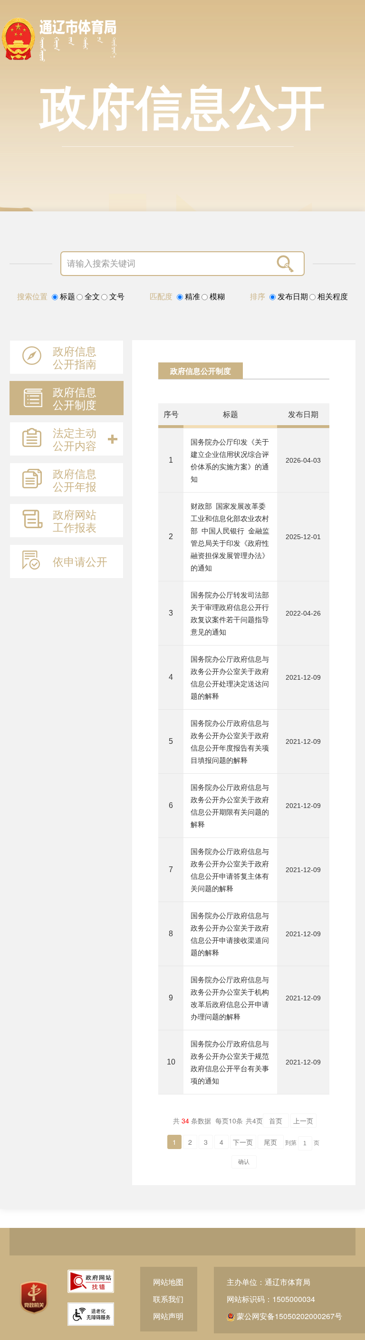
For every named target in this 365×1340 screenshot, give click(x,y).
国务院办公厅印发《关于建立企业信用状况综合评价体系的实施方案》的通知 (230, 460)
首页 (275, 1120)
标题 (66, 296)
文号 (116, 296)
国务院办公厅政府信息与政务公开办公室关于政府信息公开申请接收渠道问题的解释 (230, 933)
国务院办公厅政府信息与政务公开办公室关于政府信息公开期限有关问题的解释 (230, 805)
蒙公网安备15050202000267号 (288, 1316)
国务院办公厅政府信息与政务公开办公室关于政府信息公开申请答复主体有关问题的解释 (230, 869)
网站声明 (168, 1316)
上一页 (303, 1120)
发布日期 (292, 296)
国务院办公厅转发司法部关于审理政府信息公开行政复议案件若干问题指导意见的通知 (230, 613)
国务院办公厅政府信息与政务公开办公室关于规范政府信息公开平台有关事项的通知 (230, 1061)
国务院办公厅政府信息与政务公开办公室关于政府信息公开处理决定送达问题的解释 (230, 677)
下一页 (243, 1142)
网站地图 (168, 1281)
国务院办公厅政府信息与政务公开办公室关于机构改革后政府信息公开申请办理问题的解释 (230, 997)
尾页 (270, 1142)
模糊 (216, 296)
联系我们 (168, 1298)
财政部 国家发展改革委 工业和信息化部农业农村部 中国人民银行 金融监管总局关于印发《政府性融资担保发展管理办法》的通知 (230, 536)
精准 (191, 296)
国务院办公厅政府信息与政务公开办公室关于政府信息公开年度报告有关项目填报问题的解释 (230, 741)
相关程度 (332, 296)
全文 (91, 296)
